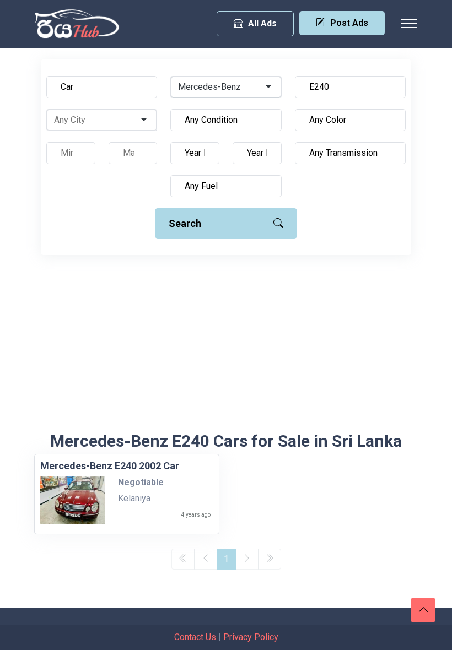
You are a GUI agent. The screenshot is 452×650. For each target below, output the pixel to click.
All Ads (262, 23)
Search (185, 223)
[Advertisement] (226, 349)
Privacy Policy (250, 637)
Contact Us (195, 637)
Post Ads (349, 23)
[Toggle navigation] (409, 23)
